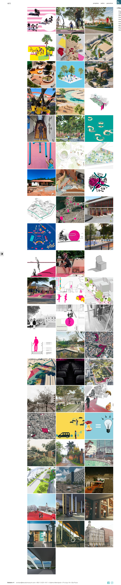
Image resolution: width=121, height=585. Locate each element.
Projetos (96, 3)
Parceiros (110, 3)
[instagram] (112, 583)
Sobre (102, 3)
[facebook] (108, 583)
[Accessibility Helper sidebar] (119, 2)
